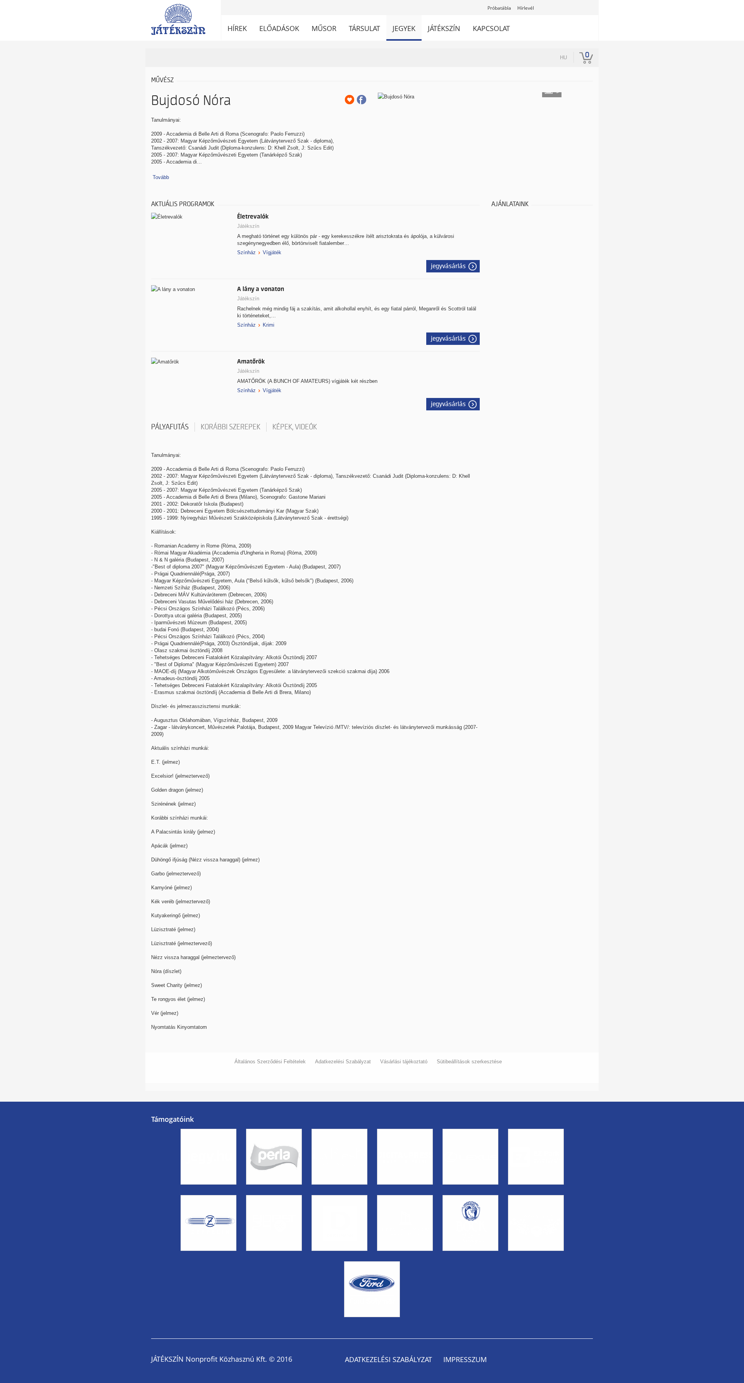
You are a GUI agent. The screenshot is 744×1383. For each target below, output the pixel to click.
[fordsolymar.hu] (372, 1324)
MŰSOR (324, 28)
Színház (246, 252)
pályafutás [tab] (170, 427)
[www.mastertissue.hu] (274, 1191)
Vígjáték (272, 252)
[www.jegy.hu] (208, 1191)
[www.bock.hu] (470, 1257)
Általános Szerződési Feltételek (270, 1061)
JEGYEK (404, 28)
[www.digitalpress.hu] (405, 1191)
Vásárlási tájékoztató (403, 1061)
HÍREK (237, 28)
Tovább (161, 177)
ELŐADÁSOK (279, 28)
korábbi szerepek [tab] (230, 427)
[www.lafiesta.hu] (339, 1191)
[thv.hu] (405, 1257)
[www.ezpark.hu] (536, 1191)
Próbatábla (499, 8)
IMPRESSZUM (465, 1359)
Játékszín (248, 226)
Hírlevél (525, 8)
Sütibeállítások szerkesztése (469, 1061)
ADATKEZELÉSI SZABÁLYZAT (388, 1359)
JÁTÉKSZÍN (444, 28)
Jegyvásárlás (448, 266)
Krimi (268, 325)
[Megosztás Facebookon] (361, 99)
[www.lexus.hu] (470, 1191)
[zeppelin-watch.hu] (208, 1257)
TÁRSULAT (364, 28)
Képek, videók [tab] (294, 427)
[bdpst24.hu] (274, 1257)
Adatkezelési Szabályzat (343, 1061)
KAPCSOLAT (491, 28)
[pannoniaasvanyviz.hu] (536, 1257)
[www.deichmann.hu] (339, 1257)
